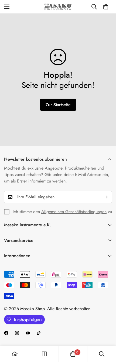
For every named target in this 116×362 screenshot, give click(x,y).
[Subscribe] (106, 197)
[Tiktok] (38, 333)
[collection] (44, 354)
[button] (106, 7)
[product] (15, 354)
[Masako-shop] (58, 6)
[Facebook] (6, 333)
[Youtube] (28, 333)
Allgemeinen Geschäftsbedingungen (74, 212)
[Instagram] (17, 333)
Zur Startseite (58, 105)
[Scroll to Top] (106, 333)
